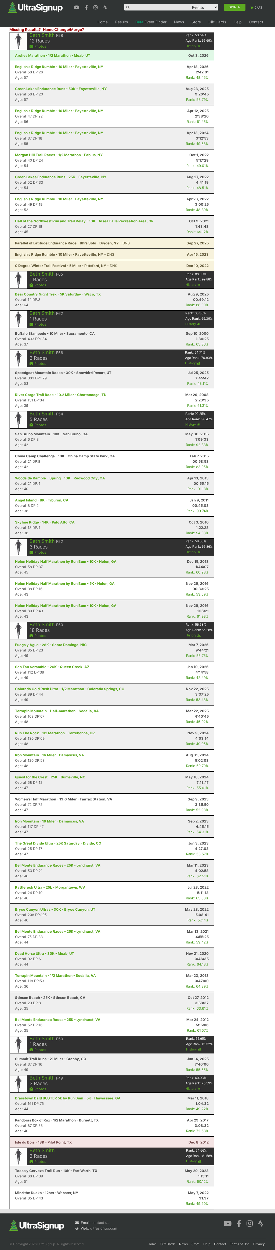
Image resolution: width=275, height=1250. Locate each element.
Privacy (259, 1244)
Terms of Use (239, 1244)
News (179, 22)
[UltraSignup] (35, 7)
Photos (39, 46)
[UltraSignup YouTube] (77, 6)
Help (238, 22)
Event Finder (151, 22)
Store (196, 22)
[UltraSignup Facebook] (87, 6)
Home (102, 22)
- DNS (72, 243)
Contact (256, 22)
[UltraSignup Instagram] (96, 6)
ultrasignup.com (103, 1228)
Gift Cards (217, 22)
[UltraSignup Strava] (105, 6)
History (191, 46)
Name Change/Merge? (63, 29)
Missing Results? (25, 29)
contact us (100, 1222)
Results (121, 22)
